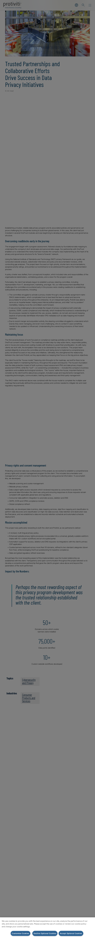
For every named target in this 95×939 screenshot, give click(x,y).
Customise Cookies (20, 933)
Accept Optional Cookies (71, 933)
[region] (47, 928)
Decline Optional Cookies (45, 933)
